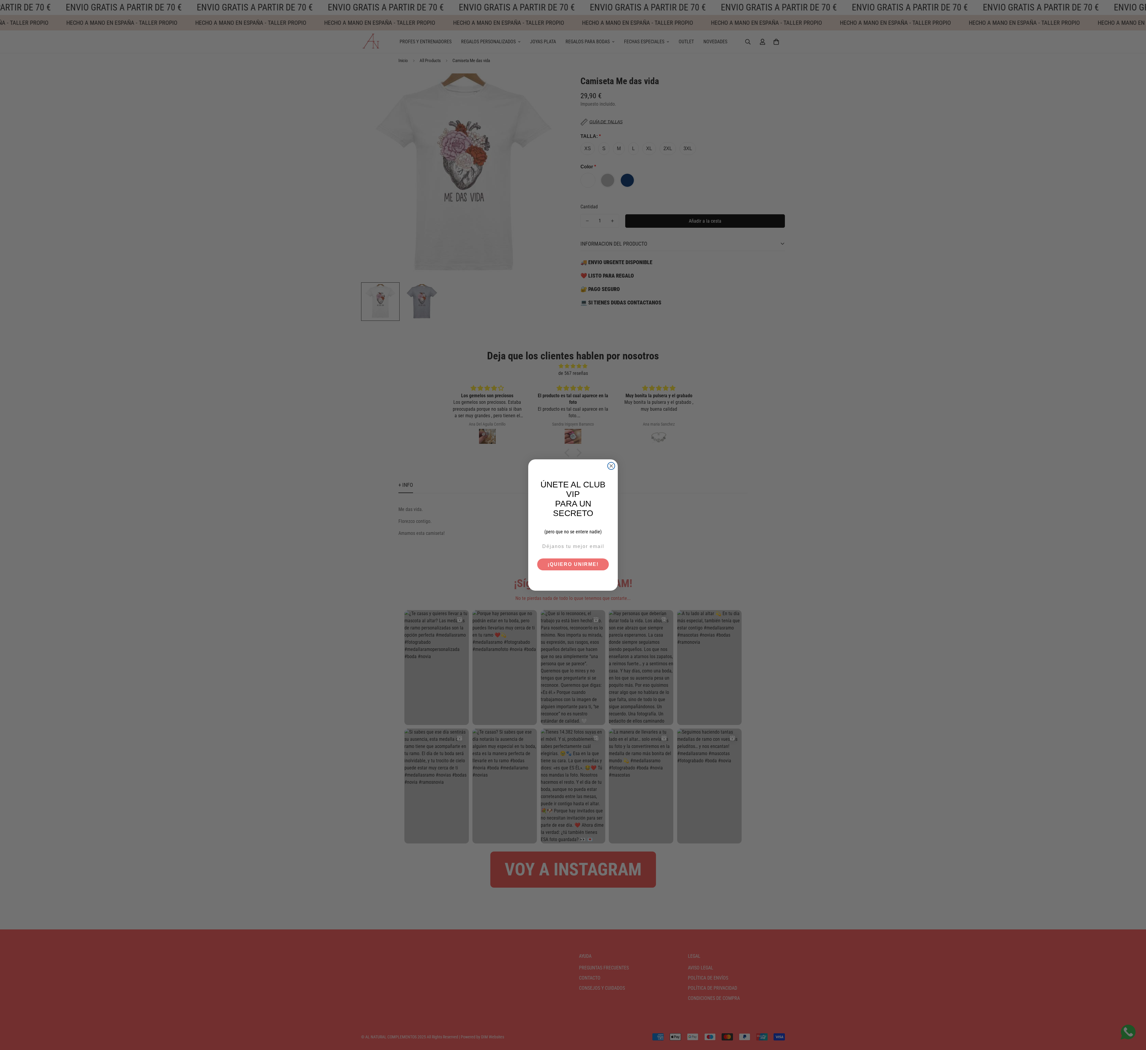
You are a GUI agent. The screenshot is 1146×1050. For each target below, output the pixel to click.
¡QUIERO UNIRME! (573, 564)
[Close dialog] (611, 465)
